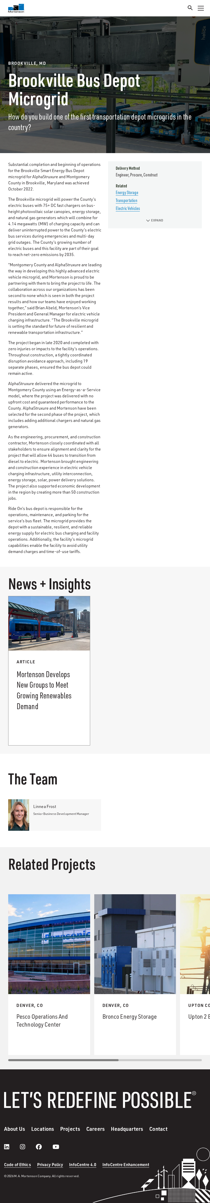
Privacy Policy (50, 1164)
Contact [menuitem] (158, 1128)
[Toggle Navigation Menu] (201, 8)
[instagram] (27, 1147)
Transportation (126, 200)
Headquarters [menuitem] (127, 1128)
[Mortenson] (16, 8)
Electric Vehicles (128, 208)
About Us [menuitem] (14, 1128)
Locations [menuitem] (42, 1128)
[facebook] (44, 1147)
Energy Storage (127, 192)
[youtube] (55, 1147)
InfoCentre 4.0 (82, 1164)
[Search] (190, 8)
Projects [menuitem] (70, 1128)
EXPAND (157, 220)
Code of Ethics (17, 1164)
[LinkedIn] (11, 1147)
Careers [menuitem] (95, 1128)
